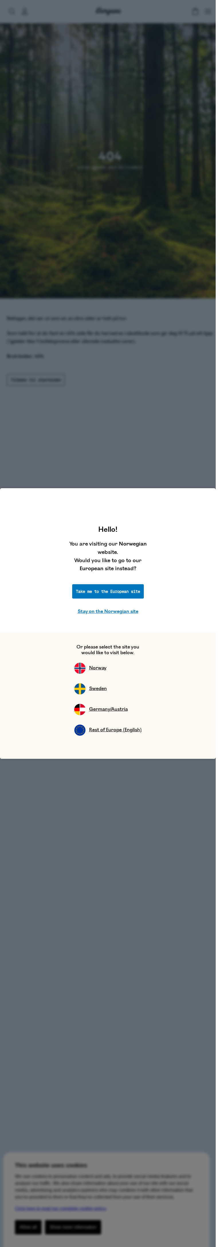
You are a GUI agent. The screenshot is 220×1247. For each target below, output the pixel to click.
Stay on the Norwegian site (108, 611)
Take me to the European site (108, 591)
